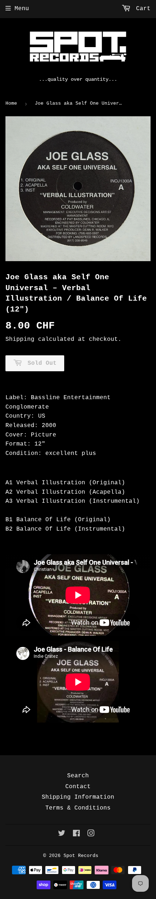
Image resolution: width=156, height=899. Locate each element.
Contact (78, 786)
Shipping (19, 339)
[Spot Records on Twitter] (61, 834)
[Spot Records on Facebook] (76, 834)
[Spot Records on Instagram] (91, 834)
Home (11, 103)
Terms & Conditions (78, 808)
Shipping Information (78, 797)
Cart (141, 8)
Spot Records (80, 855)
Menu (22, 8)
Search (78, 776)
